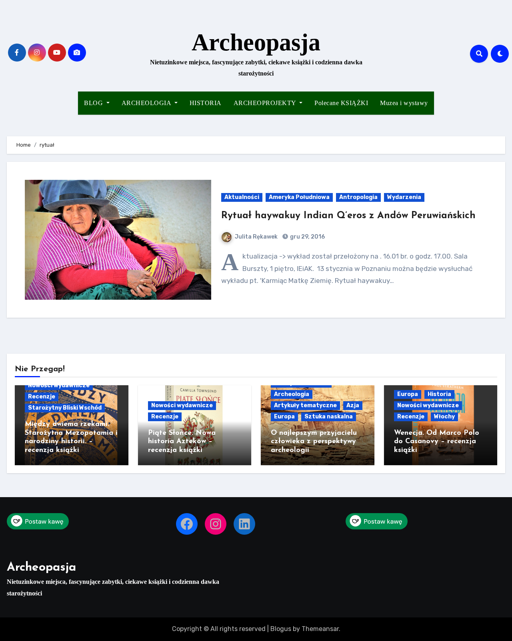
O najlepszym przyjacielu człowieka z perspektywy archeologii (314, 442)
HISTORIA (206, 103)
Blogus (280, 629)
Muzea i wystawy (404, 103)
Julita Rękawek (256, 236)
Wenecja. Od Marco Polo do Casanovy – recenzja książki (436, 442)
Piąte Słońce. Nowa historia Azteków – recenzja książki (182, 442)
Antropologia (358, 197)
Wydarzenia (404, 197)
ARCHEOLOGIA (147, 103)
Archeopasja (256, 42)
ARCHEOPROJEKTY (266, 103)
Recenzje (41, 396)
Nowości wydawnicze (59, 385)
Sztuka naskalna (328, 416)
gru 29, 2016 (307, 236)
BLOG (94, 103)
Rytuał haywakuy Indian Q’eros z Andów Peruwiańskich (348, 216)
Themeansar (320, 629)
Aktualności (241, 197)
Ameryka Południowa (299, 197)
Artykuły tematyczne (305, 405)
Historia (439, 394)
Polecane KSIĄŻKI (341, 103)
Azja (352, 405)
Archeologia (291, 394)
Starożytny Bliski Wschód (65, 407)
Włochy (444, 416)
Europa (284, 416)
